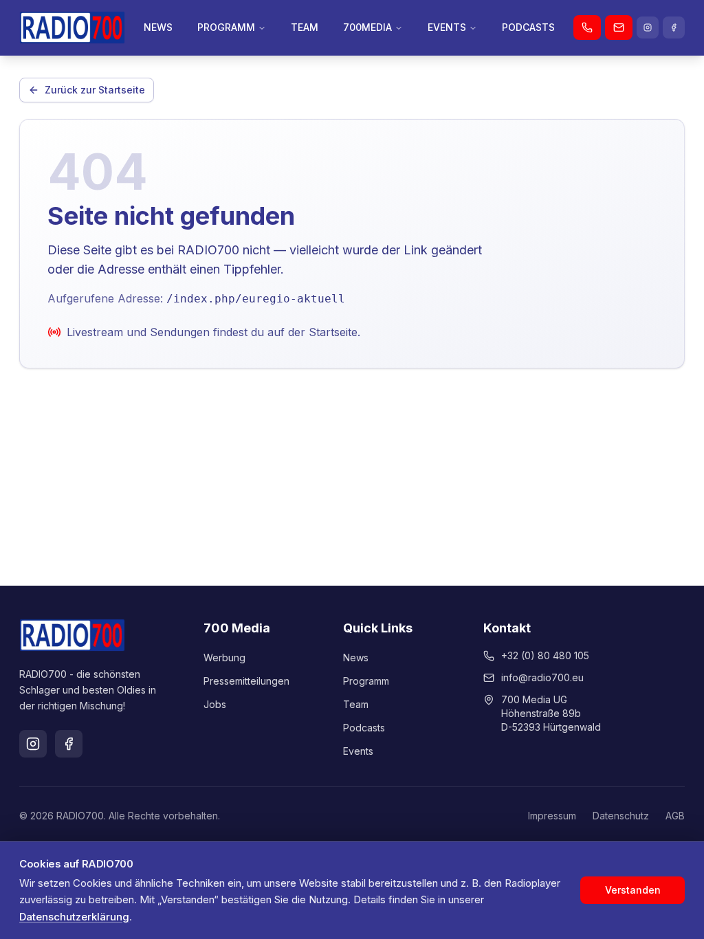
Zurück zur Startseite (95, 90)
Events (358, 751)
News (355, 657)
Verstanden (633, 890)
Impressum (552, 815)
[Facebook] (674, 27)
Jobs (215, 704)
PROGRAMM (226, 27)
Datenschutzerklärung (74, 916)
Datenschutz (621, 815)
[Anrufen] (587, 27)
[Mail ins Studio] (618, 27)
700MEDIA (367, 27)
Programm (366, 681)
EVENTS (447, 27)
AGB (675, 815)
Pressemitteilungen (246, 681)
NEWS (158, 27)
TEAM (304, 27)
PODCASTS (528, 27)
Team (355, 704)
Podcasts (364, 727)
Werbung (224, 657)
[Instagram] (648, 27)
